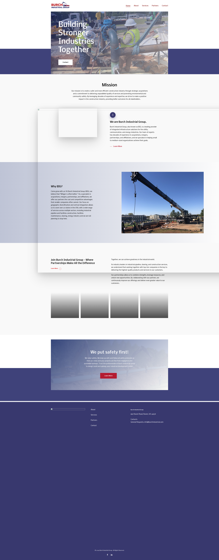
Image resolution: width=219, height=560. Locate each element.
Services (94, 415)
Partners (94, 420)
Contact (94, 425)
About (93, 410)
